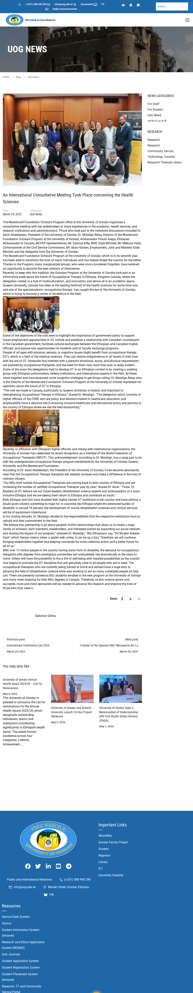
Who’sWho (105, 835)
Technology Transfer (161, 157)
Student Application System (20, 961)
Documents (87, 4)
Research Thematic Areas (165, 162)
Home (6, 77)
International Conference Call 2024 (28, 645)
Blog (18, 77)
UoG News (33, 77)
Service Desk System (16, 917)
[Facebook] (122, 599)
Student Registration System (21, 967)
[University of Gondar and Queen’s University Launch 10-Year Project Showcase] (72, 688)
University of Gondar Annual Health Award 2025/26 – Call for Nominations (22, 684)
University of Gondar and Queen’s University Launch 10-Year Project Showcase (71, 712)
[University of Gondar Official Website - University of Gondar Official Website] (31, 20)
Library (103, 862)
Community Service (160, 151)
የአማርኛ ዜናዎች (157, 121)
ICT (100, 868)
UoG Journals (11, 954)
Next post (131, 639)
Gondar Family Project (113, 842)
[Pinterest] (139, 599)
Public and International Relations (29, 879)
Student (103, 849)
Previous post (16, 639)
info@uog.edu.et (64, 4)
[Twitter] (130, 599)
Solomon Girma (45, 616)
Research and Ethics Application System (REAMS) (23, 945)
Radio (56, 9)
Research (154, 140)
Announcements (68, 9)
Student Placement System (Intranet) (20, 977)
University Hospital (110, 875)
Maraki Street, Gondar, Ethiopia (68, 887)
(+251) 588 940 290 (36, 4)
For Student (155, 109)
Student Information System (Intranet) (20, 932)
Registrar (104, 855)
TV (102, 4)
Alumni (6, 923)
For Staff (153, 104)
